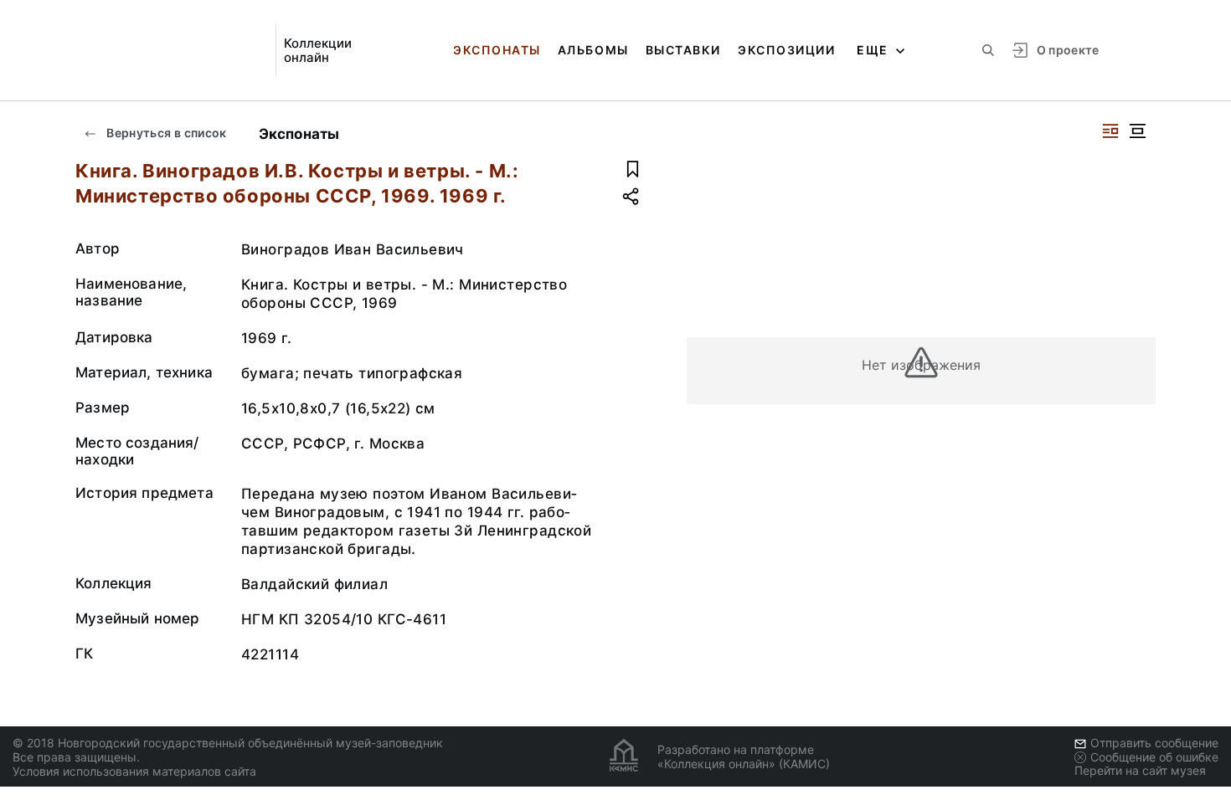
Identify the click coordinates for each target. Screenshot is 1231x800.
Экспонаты (497, 50)
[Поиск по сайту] (988, 50)
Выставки (683, 50)
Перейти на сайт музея (1140, 770)
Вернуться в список (165, 133)
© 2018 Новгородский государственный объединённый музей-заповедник (228, 743)
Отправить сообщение (1154, 743)
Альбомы (593, 50)
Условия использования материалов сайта (134, 771)
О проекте (1068, 50)
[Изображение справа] (1110, 130)
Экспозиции (786, 50)
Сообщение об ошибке (1154, 757)
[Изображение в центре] (1137, 130)
